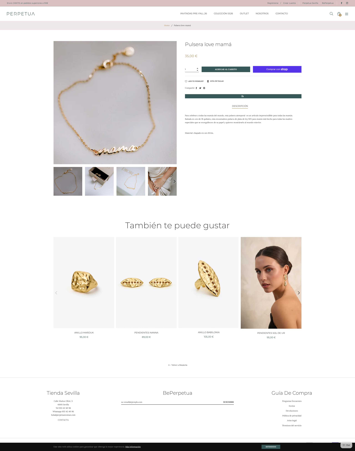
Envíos (292, 406)
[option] (84, 292)
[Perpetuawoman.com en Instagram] (347, 3)
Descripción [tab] (240, 106)
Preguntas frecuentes (291, 401)
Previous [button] (56, 293)
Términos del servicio (291, 425)
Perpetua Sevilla (310, 3)
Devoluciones (292, 411)
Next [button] (174, 181)
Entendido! (271, 447)
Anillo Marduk (84, 332)
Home (167, 25)
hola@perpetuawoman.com (63, 415)
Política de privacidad (291, 415)
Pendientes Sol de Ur (271, 333)
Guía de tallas (217, 81)
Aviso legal (292, 420)
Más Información (133, 446)
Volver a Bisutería (179, 365)
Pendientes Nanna (146, 332)
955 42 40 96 (65, 408)
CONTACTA (63, 420)
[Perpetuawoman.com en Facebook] (341, 3)
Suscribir (228, 402)
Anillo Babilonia (209, 332)
